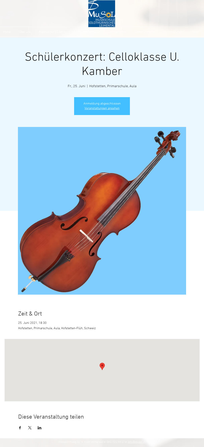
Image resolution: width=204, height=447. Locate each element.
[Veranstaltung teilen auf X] (30, 427)
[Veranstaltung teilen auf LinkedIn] (39, 427)
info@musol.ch (137, 441)
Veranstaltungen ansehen (102, 108)
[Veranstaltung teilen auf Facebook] (20, 427)
